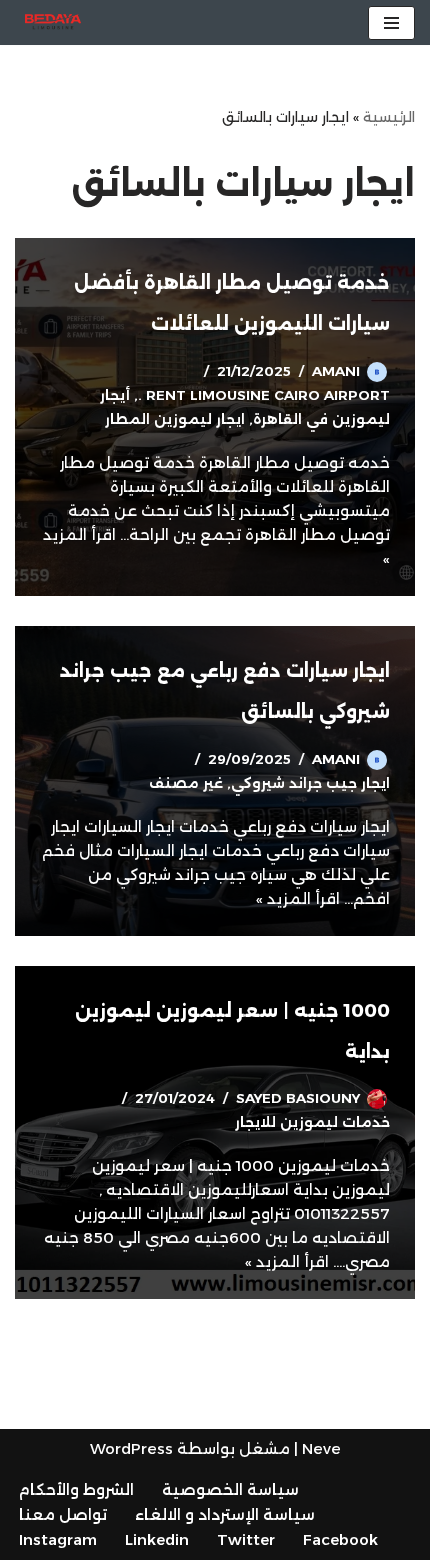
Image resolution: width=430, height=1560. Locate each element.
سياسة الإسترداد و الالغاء (225, 1514)
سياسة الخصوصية (230, 1489)
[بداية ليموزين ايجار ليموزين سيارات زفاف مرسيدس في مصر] (53, 22)
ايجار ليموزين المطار (175, 419)
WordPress (131, 1448)
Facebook (340, 1539)
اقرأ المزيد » (298, 898)
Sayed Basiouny (298, 1098)
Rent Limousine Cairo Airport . (264, 395)
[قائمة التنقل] (391, 23)
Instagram (58, 1539)
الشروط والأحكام (76, 1489)
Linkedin (157, 1539)
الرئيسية (389, 117)
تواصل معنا (63, 1514)
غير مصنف (186, 783)
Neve (321, 1448)
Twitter (246, 1539)
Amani (336, 371)
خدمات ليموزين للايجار (312, 1122)
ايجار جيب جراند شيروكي (310, 783)
